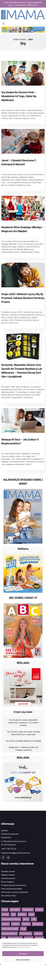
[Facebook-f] (3, 857)
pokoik (5, 914)
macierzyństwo (15, 938)
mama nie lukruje (10, 929)
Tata (34, 919)
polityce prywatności (23, 947)
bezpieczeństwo (9, 933)
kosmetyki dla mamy (11, 919)
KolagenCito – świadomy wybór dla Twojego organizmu (23, 748)
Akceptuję (23, 954)
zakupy (5, 924)
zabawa (15, 924)
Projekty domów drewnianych (13, 885)
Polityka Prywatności (10, 834)
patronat (28, 938)
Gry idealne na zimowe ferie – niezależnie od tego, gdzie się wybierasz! (18, 96)
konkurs (39, 938)
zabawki (22, 914)
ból (3, 938)
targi (23, 929)
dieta (31, 914)
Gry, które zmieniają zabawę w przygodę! (23, 741)
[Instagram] (8, 857)
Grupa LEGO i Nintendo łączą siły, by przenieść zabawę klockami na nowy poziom (22, 298)
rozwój (39, 909)
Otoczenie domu (8, 878)
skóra (25, 919)
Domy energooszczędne (11, 889)
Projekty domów (8, 871)
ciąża (4, 909)
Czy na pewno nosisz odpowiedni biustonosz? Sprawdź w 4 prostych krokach (23, 722)
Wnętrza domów (8, 875)
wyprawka (37, 924)
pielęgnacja (28, 909)
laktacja (38, 933)
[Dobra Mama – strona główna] (23, 14)
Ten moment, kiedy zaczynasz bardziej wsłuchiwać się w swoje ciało (23, 733)
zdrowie (25, 924)
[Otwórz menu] (3, 23)
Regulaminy (6, 837)
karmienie (15, 909)
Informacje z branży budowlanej (14, 892)
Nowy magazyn (7, 882)
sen (13, 914)
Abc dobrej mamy (8, 895)
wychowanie (25, 933)
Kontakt (4, 830)
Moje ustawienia (23, 960)
